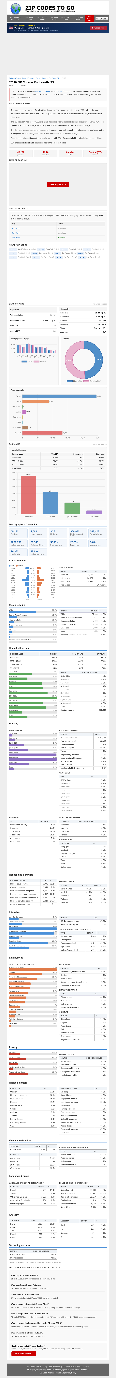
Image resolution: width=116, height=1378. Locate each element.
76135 (81, 258)
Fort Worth (39, 91)
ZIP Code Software (34, 1367)
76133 (80, 254)
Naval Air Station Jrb (25, 249)
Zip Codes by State (29, 19)
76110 (58, 258)
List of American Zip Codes (15, 19)
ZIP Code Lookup (79, 19)
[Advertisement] (58, 54)
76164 (12, 258)
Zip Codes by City (54, 19)
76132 (64, 250)
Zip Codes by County (42, 19)
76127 (12, 250)
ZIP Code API (89, 18)
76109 (41, 250)
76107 (86, 250)
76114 (34, 254)
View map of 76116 (58, 185)
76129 (57, 254)
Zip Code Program (47, 1373)
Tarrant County (62, 91)
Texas (47, 91)
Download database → (24, 1354)
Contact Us (59, 1373)
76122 (35, 258)
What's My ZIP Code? (66, 19)
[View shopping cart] (101, 18)
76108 (12, 254)
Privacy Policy (70, 1373)
